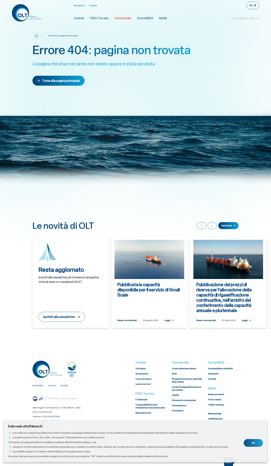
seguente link (32, 442)
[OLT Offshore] (43, 12)
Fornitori (52, 385)
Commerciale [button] (122, 18)
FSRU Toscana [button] (99, 18)
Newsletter (79, 5)
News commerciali (127, 320)
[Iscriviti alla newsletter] (70, 282)
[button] (245, 18)
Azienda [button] (79, 18)
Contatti (93, 5)
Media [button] (163, 18)
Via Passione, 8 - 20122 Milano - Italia (63, 407)
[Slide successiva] (212, 225)
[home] (36, 35)
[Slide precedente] (201, 225)
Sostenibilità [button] (145, 18)
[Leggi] (149, 282)
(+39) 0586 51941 (51, 416)
